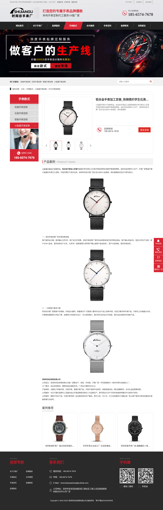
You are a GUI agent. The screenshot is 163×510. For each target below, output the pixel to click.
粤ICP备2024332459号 (104, 500)
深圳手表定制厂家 (52, 237)
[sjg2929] (21, 13)
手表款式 (73, 25)
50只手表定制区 (54, 89)
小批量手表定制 (60, 81)
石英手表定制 (37, 81)
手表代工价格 (138, 311)
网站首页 (20, 25)
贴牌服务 (56, 25)
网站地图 (148, 2)
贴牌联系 (125, 25)
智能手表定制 (48, 81)
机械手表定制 (25, 81)
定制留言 (139, 2)
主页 (22, 89)
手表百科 (107, 25)
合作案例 (90, 25)
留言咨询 (144, 129)
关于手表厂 (129, 2)
